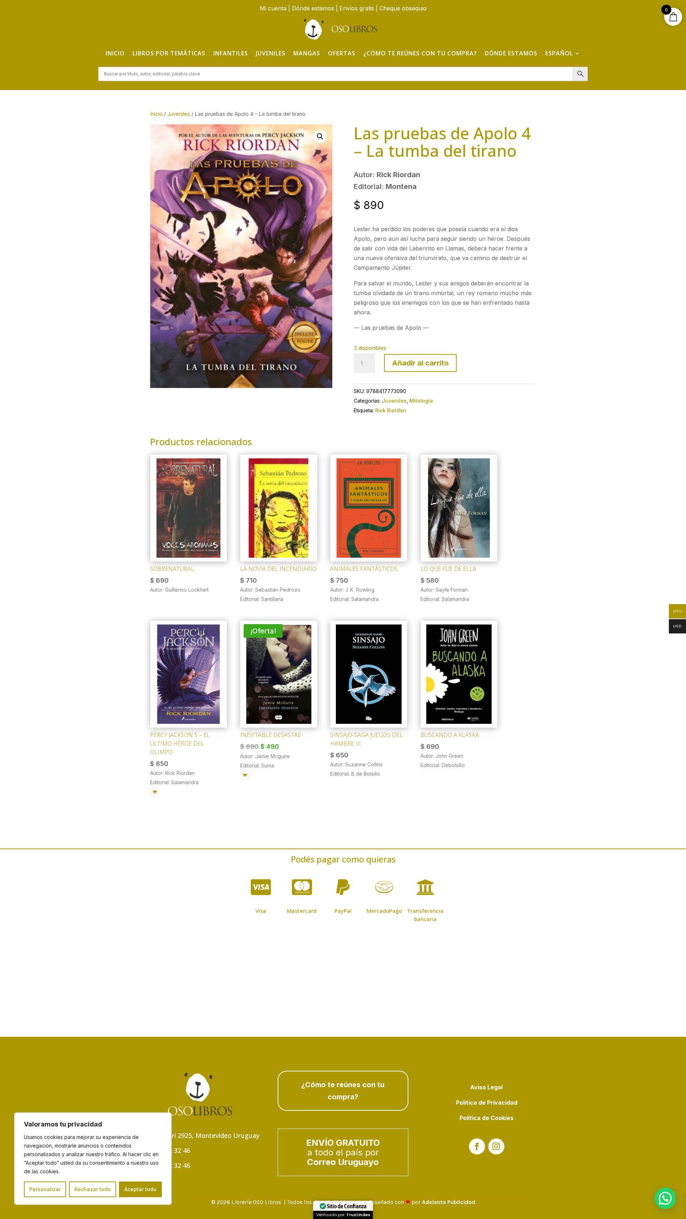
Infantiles (230, 53)
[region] (93, 1159)
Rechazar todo (92, 1189)
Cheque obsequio (403, 8)
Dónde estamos (313, 8)
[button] (320, 136)
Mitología (421, 401)
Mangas (306, 53)
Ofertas (342, 53)
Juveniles (270, 53)
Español (559, 53)
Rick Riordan (390, 410)
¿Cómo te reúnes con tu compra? (420, 53)
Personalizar (45, 1189)
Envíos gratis (356, 8)
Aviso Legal (486, 1087)
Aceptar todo (140, 1189)
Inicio (115, 53)
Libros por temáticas (169, 53)
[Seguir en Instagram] (496, 1146)
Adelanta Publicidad (448, 1202)
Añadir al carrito (420, 363)
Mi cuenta (273, 8)
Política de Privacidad (486, 1102)
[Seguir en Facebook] (477, 1146)
